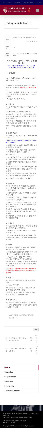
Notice (7, 367)
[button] (15, 47)
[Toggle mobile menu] (38, 10)
